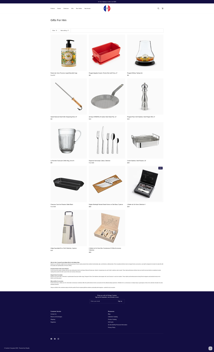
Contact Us (53, 314)
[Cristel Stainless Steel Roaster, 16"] (145, 140)
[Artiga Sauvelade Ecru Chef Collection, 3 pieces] (69, 228)
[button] (53, 8)
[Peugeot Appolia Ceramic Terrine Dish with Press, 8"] (107, 53)
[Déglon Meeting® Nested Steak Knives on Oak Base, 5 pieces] (107, 184)
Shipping (53, 319)
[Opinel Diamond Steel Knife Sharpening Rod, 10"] (69, 96)
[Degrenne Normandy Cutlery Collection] (107, 140)
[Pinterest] (55, 339)
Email (91, 302)
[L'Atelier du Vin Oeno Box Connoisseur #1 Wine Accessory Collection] (107, 228)
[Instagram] (58, 339)
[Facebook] (51, 339)
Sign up (120, 301)
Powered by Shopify (24, 348)
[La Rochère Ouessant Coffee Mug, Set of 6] (69, 140)
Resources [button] (111, 311)
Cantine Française (10, 348)
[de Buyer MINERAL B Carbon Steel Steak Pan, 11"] (107, 96)
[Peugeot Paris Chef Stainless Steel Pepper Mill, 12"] (145, 96)
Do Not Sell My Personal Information (117, 324)
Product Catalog (112, 319)
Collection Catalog (113, 316)
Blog (109, 314)
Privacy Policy (111, 327)
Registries (53, 322)
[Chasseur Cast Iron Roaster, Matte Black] (69, 184)
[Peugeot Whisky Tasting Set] (145, 53)
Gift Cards (110, 322)
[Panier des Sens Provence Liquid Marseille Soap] (69, 53)
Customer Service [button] (56, 311)
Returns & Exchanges (56, 316)
